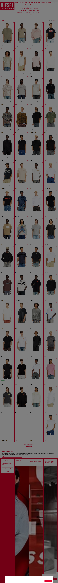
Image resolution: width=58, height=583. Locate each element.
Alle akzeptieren (48, 581)
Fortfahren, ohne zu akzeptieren (10, 581)
